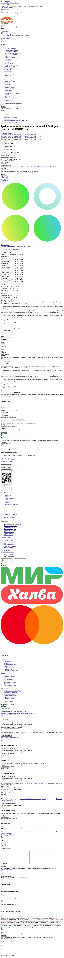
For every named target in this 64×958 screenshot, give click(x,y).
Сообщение (4, 863)
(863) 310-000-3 (5, 4)
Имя (2, 843)
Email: (2, 816)
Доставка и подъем (9, 87)
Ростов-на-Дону (5, 3)
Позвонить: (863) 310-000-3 (8, 459)
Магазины (7, 76)
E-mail (3, 845)
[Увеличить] (6, 491)
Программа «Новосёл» (10, 97)
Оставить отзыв (5, 358)
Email (2, 430)
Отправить (4, 433)
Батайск (12, 3)
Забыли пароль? (5, 795)
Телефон (3, 428)
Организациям (8, 96)
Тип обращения (6, 848)
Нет (7, 412)
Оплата (14, 466)
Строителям (7, 94)
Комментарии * (5, 415)
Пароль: (3, 794)
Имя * (2, 425)
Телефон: (3, 726)
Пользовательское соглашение (9, 713)
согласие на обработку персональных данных (33, 732)
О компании (7, 75)
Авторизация (13, 818)
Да (3, 412)
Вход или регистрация (7, 7)
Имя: (2, 729)
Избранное (7, 84)
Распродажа (7, 82)
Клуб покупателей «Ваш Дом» (12, 93)
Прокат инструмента (10, 81)
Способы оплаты (9, 88)
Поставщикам (8, 100)
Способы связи (5, 9)
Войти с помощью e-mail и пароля (10, 737)
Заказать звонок (8, 547)
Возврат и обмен (9, 90)
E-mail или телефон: (6, 791)
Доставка (9, 466)
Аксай (16, 3)
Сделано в (3, 714)
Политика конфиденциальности (13, 103)
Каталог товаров (8, 79)
